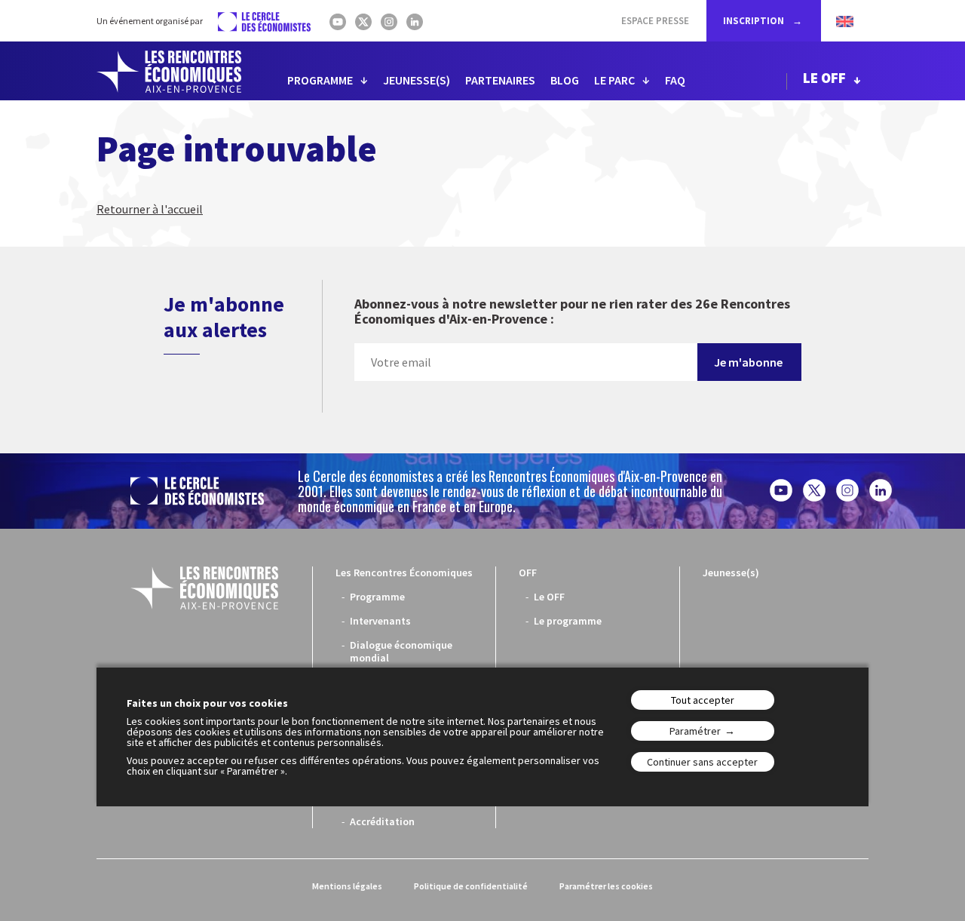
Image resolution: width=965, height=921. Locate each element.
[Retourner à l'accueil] (168, 72)
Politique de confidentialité (471, 886)
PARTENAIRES (500, 79)
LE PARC (614, 79)
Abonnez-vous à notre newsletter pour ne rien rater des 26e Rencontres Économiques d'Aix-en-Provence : (572, 311)
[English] (837, 20)
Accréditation (382, 821)
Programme (377, 596)
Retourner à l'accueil (149, 208)
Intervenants (380, 621)
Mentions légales (347, 886)
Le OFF (549, 596)
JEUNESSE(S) (416, 79)
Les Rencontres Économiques (404, 572)
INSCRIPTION (754, 20)
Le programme (568, 621)
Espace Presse (655, 20)
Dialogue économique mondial (401, 651)
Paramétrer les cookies (606, 886)
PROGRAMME (320, 79)
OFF (528, 572)
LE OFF (824, 78)
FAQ (675, 79)
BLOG (564, 79)
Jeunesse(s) (731, 572)
